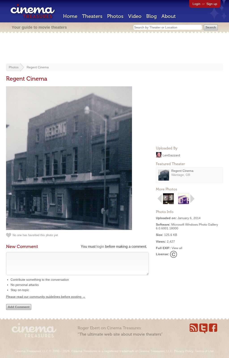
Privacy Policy (183, 351)
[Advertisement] (114, 49)
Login (196, 4)
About (168, 16)
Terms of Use (204, 351)
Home (70, 16)
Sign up (211, 4)
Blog (151, 16)
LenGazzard (171, 155)
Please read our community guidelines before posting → (45, 296)
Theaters (92, 16)
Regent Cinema (38, 67)
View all (177, 248)
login (100, 246)
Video (135, 16)
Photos (115, 16)
